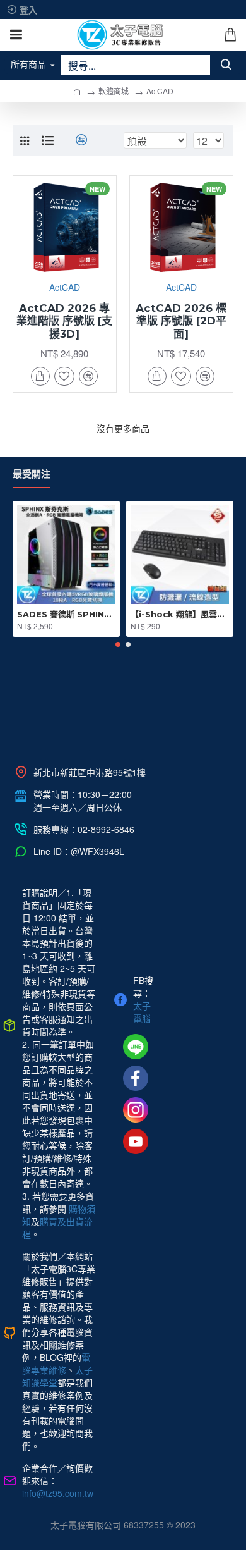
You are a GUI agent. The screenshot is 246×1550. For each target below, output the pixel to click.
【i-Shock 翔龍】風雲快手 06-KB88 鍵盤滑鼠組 (180, 614)
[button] (117, 644)
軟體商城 (113, 90)
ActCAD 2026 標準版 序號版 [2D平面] (181, 321)
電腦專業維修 (56, 1363)
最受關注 (31, 475)
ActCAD (64, 287)
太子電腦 (142, 1011)
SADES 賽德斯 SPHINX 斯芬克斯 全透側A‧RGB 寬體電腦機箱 (66, 614)
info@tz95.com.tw (57, 1493)
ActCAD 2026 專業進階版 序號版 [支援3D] (64, 321)
